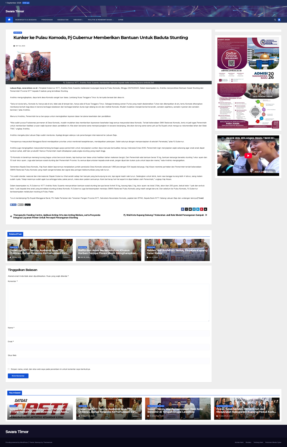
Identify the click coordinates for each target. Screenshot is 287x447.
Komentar (13, 281)
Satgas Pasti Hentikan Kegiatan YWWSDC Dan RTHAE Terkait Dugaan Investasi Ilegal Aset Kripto (40, 411)
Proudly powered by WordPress (17, 442)
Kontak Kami (239, 442)
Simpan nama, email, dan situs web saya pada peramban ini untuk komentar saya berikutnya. (50, 369)
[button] (275, 20)
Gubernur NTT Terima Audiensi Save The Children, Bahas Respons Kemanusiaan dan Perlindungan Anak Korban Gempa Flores (38, 253)
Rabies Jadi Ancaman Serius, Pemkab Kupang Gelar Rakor (177, 252)
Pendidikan (47, 20)
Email (11, 341)
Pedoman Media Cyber (273, 442)
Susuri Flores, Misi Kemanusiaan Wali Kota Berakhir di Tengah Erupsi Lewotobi (175, 410)
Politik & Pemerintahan (100, 20)
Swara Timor (15, 11)
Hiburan (77, 20)
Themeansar (47, 442)
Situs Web (12, 355)
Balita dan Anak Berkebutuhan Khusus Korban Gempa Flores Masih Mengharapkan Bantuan (107, 253)
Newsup (38, 442)
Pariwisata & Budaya (26, 20)
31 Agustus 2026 (19, 416)
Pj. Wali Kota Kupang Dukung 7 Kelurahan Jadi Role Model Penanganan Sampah (164, 215)
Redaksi (248, 442)
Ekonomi (13, 406)
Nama (11, 328)
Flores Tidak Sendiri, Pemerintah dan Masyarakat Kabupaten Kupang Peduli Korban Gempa (246, 411)
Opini (120, 20)
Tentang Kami (258, 442)
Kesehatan (63, 20)
